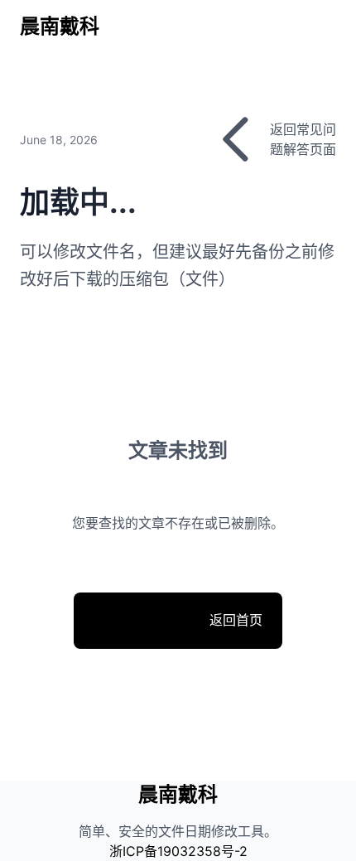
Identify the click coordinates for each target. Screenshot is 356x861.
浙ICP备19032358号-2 (178, 851)
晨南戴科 (59, 26)
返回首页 (178, 629)
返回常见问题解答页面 (303, 139)
